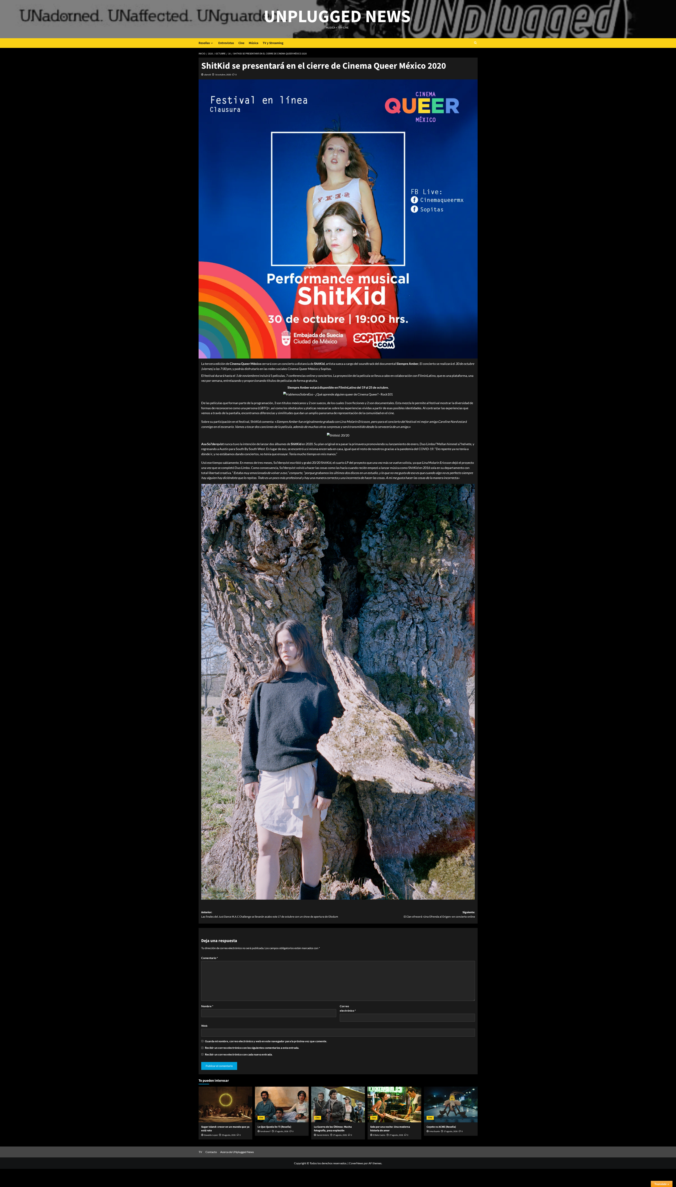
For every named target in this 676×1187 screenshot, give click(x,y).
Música (253, 43)
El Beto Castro (379, 1135)
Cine (241, 43)
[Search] (475, 43)
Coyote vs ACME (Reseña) (441, 1127)
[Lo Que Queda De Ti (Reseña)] (282, 1104)
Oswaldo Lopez (211, 1135)
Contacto (211, 1152)
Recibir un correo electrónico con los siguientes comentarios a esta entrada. (252, 1047)
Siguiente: (439, 914)
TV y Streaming (273, 43)
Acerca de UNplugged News (237, 1152)
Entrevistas (226, 43)
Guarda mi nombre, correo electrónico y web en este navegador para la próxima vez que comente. (266, 1041)
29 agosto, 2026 (229, 1135)
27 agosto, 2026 (281, 1131)
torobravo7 (265, 1131)
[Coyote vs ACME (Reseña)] (451, 1104)
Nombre (207, 1006)
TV (200, 1152)
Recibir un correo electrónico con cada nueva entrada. (239, 1054)
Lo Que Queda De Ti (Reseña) (274, 1127)
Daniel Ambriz (323, 1135)
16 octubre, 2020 (223, 74)
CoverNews (356, 1163)
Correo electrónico (348, 1008)
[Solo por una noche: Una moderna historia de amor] (394, 1104)
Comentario (209, 957)
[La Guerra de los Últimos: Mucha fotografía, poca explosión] (338, 1104)
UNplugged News (337, 16)
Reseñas (204, 43)
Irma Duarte (434, 1131)
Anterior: (269, 914)
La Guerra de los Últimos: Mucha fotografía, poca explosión (333, 1128)
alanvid (207, 74)
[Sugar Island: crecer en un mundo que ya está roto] (225, 1104)
